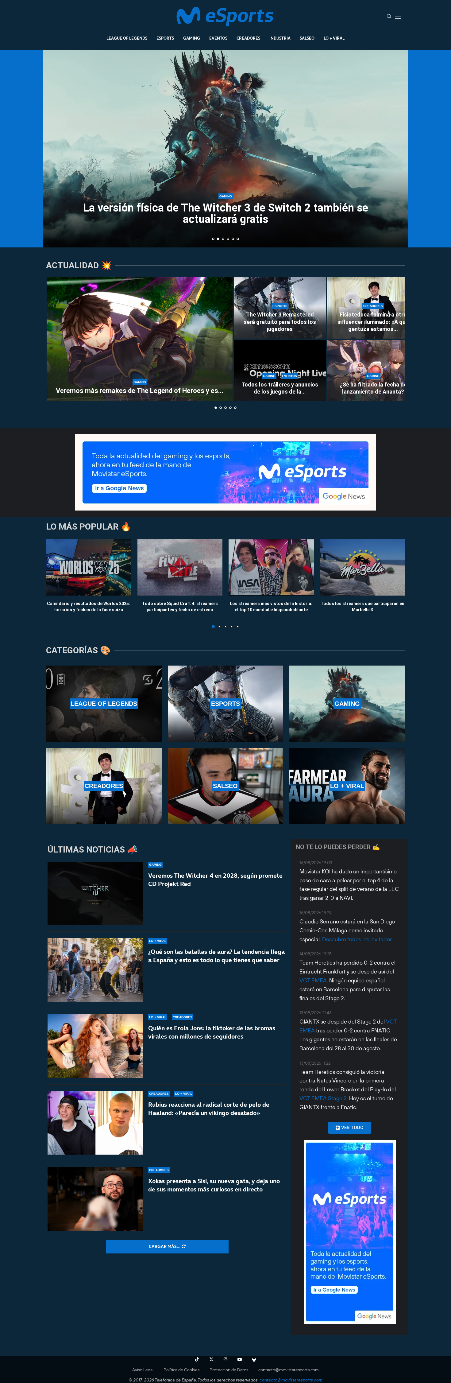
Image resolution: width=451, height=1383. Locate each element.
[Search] (389, 17)
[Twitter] (211, 1359)
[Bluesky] (254, 1359)
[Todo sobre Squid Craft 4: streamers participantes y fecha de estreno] (179, 567)
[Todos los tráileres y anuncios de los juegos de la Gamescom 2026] (280, 370)
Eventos (218, 38)
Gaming (191, 38)
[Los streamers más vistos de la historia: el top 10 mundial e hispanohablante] (271, 567)
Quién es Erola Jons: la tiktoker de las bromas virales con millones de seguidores (211, 1032)
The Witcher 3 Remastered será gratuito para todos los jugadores (280, 321)
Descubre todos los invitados (357, 939)
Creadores (248, 38)
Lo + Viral (334, 38)
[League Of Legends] (104, 704)
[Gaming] (347, 704)
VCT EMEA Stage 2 (323, 1098)
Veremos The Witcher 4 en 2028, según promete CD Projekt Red (215, 879)
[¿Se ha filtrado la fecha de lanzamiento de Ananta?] (373, 370)
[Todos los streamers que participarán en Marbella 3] (362, 567)
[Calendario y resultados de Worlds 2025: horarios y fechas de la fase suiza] (88, 567)
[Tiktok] (197, 1359)
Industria (280, 38)
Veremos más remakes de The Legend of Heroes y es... (140, 390)
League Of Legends (126, 38)
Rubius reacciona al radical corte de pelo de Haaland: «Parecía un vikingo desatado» (208, 1108)
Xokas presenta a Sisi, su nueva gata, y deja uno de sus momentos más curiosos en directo (214, 1185)
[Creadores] (104, 786)
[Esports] (225, 704)
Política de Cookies (181, 1370)
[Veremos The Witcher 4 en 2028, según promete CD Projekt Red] (95, 894)
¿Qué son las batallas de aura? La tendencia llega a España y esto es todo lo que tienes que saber (216, 955)
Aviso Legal (142, 1370)
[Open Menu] (398, 17)
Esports (165, 38)
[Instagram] (225, 1359)
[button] (54, 148)
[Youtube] (239, 1359)
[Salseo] (225, 786)
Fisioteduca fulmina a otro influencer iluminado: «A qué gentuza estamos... (373, 321)
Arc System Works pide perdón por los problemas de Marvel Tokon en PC (225, 213)
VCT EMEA (313, 980)
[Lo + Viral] (347, 786)
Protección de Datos (229, 1370)
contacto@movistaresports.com (288, 1370)
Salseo (307, 38)
